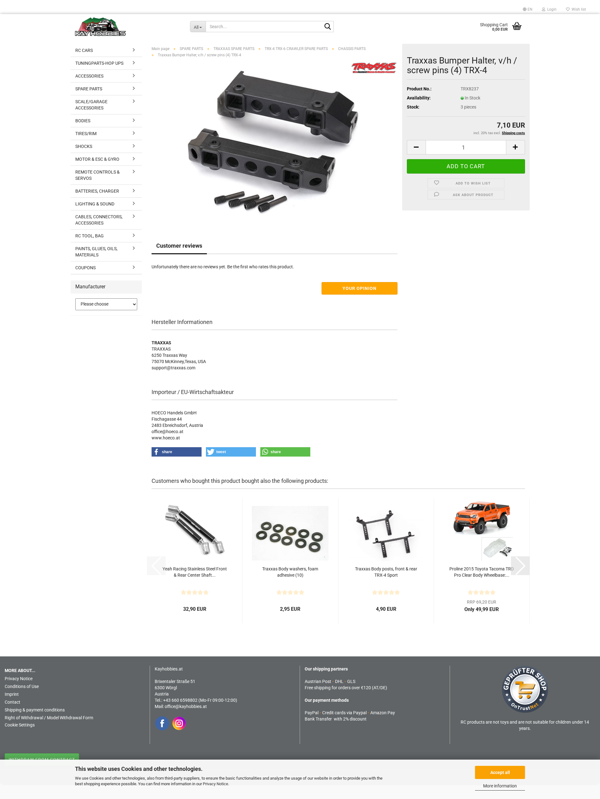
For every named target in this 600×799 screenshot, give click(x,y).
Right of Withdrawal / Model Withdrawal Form (49, 717)
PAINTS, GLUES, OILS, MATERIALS (96, 251)
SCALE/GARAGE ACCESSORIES (91, 104)
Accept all (500, 772)
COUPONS (85, 267)
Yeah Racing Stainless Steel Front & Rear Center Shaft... (194, 572)
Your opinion (359, 288)
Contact (12, 702)
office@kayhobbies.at (186, 706)
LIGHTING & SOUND (94, 203)
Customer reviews (179, 245)
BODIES (82, 120)
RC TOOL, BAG (89, 235)
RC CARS (84, 50)
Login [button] (551, 9)
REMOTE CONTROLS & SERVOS (97, 175)
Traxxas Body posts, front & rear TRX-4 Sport (386, 572)
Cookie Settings (20, 724)
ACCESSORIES (89, 75)
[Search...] (328, 27)
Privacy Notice (215, 783)
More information (500, 785)
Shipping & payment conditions (35, 709)
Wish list (578, 9)
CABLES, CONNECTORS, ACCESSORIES (98, 219)
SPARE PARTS (88, 88)
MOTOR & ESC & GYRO (97, 159)
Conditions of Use (22, 686)
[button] (527, 9)
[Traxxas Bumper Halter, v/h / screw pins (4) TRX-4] (274, 140)
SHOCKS (83, 146)
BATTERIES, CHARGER (97, 191)
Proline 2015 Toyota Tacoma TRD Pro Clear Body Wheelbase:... (481, 572)
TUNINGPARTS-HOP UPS (99, 63)
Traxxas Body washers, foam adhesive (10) (290, 572)
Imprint (12, 694)
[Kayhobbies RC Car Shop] (128, 26)
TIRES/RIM (86, 133)
